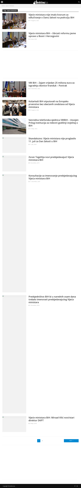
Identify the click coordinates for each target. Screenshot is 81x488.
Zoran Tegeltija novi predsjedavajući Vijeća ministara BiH (51, 158)
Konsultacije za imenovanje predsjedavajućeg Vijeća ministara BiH (53, 177)
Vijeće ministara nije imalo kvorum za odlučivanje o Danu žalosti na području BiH (51, 16)
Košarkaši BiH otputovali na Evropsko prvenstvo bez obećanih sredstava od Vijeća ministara (52, 104)
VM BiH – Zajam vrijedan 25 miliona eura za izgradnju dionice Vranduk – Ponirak (52, 84)
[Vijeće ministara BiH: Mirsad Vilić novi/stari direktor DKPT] (14, 424)
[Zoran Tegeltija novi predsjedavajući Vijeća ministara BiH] (14, 163)
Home (3, 6)
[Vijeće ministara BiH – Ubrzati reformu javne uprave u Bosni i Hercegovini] (14, 40)
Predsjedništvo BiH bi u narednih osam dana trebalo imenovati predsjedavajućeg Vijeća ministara (52, 299)
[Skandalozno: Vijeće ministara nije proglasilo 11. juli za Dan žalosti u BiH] (14, 145)
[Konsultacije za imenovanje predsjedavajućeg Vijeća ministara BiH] (14, 233)
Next (70, 440)
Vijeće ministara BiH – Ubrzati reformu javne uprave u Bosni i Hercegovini (52, 35)
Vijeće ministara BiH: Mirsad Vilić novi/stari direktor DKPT (51, 419)
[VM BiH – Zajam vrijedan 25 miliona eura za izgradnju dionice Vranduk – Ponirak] (14, 89)
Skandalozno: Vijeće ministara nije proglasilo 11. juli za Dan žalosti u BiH (52, 140)
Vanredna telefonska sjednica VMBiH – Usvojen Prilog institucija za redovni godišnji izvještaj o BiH (54, 123)
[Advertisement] (40, 64)
